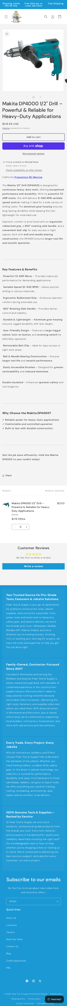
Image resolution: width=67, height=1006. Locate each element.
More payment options (33, 153)
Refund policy (56, 994)
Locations (11, 925)
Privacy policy (34, 999)
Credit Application (16, 960)
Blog (8, 953)
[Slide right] (40, 97)
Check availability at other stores (24, 170)
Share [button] (8, 475)
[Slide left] (26, 97)
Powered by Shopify (39, 994)
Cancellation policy (45, 1003)
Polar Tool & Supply (20, 994)
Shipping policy (18, 999)
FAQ (8, 967)
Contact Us (12, 946)
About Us (11, 917)
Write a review (33, 566)
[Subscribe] (57, 901)
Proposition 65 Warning (28, 177)
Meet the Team (14, 939)
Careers (10, 932)
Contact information (25, 1003)
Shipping (6, 128)
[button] (6, 16)
